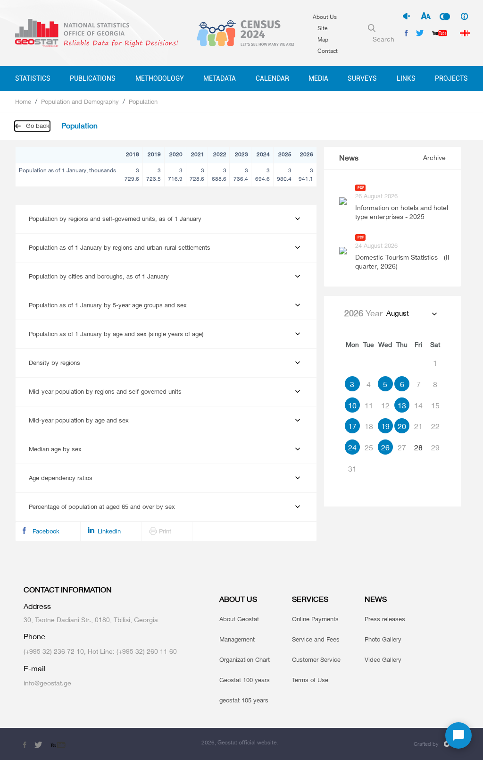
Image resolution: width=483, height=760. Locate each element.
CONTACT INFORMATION (68, 589)
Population (143, 101)
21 (418, 426)
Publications (93, 78)
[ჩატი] (458, 735)
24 (352, 447)
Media (318, 78)
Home (23, 101)
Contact (327, 50)
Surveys (362, 78)
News (348, 157)
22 (435, 426)
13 (402, 405)
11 (369, 405)
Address (37, 606)
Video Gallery (383, 659)
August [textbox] (397, 313)
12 (385, 405)
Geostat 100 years (244, 680)
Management (237, 639)
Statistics (32, 78)
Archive (434, 157)
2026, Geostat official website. (239, 742)
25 (369, 447)
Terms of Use (310, 680)
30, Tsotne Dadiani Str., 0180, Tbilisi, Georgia (91, 620)
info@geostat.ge (47, 683)
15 (435, 405)
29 (435, 447)
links (406, 78)
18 (369, 426)
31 (352, 468)
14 (418, 405)
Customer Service (316, 659)
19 (385, 426)
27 (402, 447)
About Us (325, 16)
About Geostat (239, 619)
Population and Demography (80, 101)
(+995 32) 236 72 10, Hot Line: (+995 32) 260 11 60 (100, 651)
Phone (34, 636)
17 (352, 426)
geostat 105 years (243, 700)
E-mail (35, 668)
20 (402, 426)
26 (385, 447)
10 (352, 405)
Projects (451, 78)
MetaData (219, 78)
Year (363, 313)
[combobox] (411, 313)
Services (310, 599)
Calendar (272, 78)
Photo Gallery (383, 639)
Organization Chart (244, 659)
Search (383, 39)
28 (418, 447)
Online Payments (315, 619)
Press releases (385, 619)
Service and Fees (316, 639)
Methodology (159, 78)
